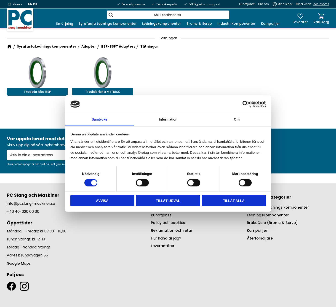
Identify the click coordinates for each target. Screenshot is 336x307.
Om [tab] (237, 119)
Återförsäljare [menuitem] (260, 238)
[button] (300, 18)
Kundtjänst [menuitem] (246, 4)
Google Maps (19, 263)
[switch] (142, 182)
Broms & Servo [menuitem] (199, 23)
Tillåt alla (234, 201)
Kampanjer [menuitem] (270, 23)
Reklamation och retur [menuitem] (171, 230)
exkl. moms (321, 4)
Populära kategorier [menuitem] (269, 197)
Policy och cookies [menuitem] (168, 222)
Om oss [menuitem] (263, 4)
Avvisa (102, 201)
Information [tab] (168, 119)
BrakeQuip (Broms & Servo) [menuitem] (272, 222)
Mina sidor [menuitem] (285, 4)
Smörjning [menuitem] (64, 23)
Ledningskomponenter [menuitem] (161, 23)
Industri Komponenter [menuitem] (236, 23)
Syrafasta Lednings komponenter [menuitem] (108, 23)
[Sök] (111, 15)
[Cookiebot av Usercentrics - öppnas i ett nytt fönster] (246, 104)
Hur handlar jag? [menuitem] (166, 238)
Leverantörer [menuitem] (162, 245)
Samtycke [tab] (99, 119)
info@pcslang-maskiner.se (31, 203)
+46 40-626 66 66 (23, 211)
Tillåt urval (168, 201)
